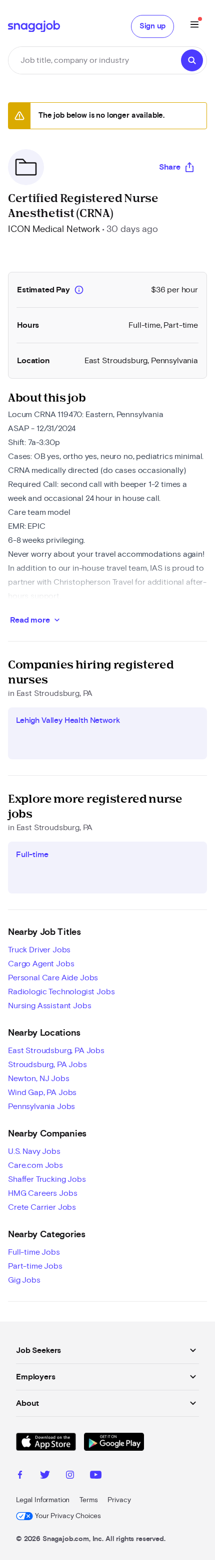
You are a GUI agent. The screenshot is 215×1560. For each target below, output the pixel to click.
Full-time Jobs (34, 1252)
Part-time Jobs (35, 1266)
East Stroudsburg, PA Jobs (56, 1051)
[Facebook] (20, 1476)
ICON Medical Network (54, 229)
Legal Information (43, 1500)
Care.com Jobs (35, 1165)
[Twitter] (45, 1476)
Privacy (119, 1500)
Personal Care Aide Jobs (53, 978)
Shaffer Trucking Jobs (47, 1179)
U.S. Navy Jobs (34, 1151)
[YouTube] (96, 1476)
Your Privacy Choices (68, 1516)
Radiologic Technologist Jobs (61, 992)
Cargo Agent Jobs (41, 964)
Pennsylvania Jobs (41, 1107)
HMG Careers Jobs (42, 1193)
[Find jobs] (192, 60)
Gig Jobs (24, 1280)
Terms (89, 1500)
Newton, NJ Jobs (39, 1079)
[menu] (194, 26)
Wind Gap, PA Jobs (42, 1093)
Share (169, 167)
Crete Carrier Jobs (42, 1207)
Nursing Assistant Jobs (49, 1006)
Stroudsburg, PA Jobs (47, 1065)
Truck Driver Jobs (39, 950)
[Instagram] (70, 1476)
